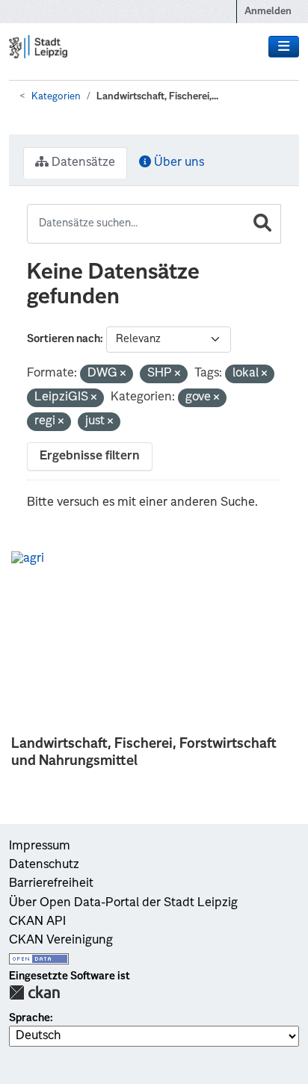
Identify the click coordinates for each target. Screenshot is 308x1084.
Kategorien (56, 97)
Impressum (39, 846)
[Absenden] (262, 224)
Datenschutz (44, 865)
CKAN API (37, 922)
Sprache (29, 1018)
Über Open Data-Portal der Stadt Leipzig (123, 903)
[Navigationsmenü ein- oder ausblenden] (283, 47)
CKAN (34, 992)
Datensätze (82, 163)
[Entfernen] (123, 375)
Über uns (177, 163)
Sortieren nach (63, 339)
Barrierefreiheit (51, 884)
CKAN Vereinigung (61, 941)
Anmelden (268, 11)
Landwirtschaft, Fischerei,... (157, 97)
